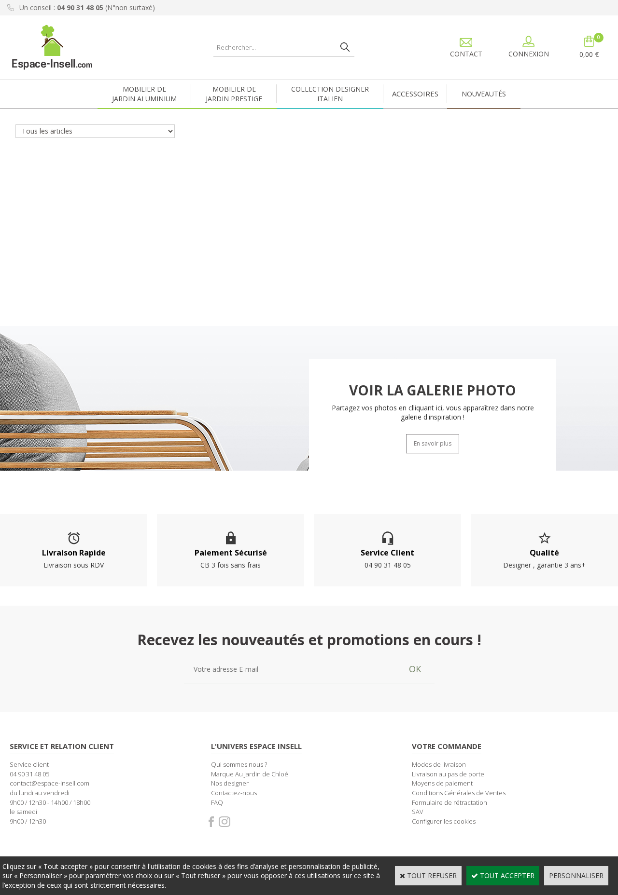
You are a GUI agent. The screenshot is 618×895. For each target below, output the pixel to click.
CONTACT (466, 53)
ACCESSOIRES (415, 93)
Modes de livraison (439, 764)
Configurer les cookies (444, 821)
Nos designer (230, 783)
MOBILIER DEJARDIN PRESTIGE (234, 93)
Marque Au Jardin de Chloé (249, 774)
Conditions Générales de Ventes (459, 792)
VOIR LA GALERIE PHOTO (432, 390)
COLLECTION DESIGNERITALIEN (330, 93)
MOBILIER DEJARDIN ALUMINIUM (144, 93)
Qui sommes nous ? (239, 764)
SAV (417, 811)
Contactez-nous (234, 792)
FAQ (217, 802)
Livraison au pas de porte (448, 774)
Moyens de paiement (442, 783)
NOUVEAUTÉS (484, 93)
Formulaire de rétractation (449, 802)
